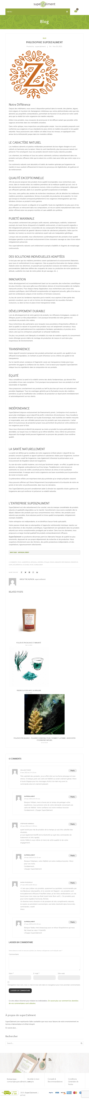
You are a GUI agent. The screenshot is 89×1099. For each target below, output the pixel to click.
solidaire (25, 564)
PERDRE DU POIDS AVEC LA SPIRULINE (29, 690)
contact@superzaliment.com (18, 1081)
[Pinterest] (29, 572)
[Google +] (33, 572)
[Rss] (50, 1059)
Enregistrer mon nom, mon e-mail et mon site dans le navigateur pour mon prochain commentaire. (44, 985)
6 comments (13, 562)
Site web (61, 973)
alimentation (26, 562)
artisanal (34, 562)
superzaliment (40, 579)
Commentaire (14, 954)
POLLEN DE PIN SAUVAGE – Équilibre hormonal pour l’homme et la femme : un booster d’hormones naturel (44, 739)
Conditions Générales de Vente (73, 1082)
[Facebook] (21, 572)
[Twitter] (25, 572)
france (52, 562)
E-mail (36, 973)
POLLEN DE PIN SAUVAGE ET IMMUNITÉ (28, 643)
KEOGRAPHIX (20, 1095)
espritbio (41, 562)
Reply (73, 771)
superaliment (38, 564)
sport (31, 564)
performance (65, 562)
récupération (17, 564)
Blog (44, 38)
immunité (58, 562)
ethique (46, 562)
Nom (11, 973)
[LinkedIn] (37, 572)
